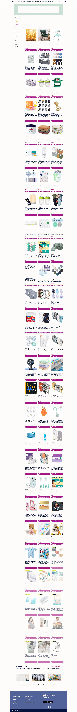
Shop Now (17, 24)
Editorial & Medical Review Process (30, 702)
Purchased (16, 46)
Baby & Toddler (23, 1)
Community (49, 1)
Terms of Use (15, 703)
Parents (27, 1)
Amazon (16, 40)
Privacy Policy (15, 702)
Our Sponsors (27, 700)
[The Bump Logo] (13, 1)
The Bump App (15, 694)
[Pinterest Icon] (48, 707)
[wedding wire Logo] (53, 697)
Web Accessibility (27, 699)
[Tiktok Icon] (45, 707)
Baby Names (37, 1)
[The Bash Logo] (52, 695)
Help (14, 697)
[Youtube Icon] (50, 707)
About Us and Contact (16, 696)
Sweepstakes (15, 699)
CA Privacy (26, 697)
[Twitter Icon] (52, 707)
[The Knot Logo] (45, 695)
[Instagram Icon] (46, 707)
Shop (40, 1)
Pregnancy (18, 1)
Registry (43, 1)
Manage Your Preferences (29, 696)
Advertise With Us (16, 700)
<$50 (15, 31)
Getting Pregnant (31, 1)
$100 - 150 (16, 34)
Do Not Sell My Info (28, 694)
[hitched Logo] (45, 697)
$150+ (16, 36)
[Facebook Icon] (43, 707)
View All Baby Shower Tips (55, 666)
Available (16, 44)
